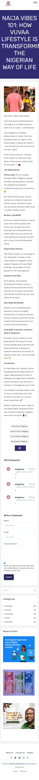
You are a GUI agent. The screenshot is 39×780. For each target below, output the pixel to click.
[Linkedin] (19, 757)
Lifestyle (20, 606)
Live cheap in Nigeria (19, 436)
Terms (15, 771)
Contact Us (20, 752)
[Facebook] (11, 757)
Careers (30, 752)
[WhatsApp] (27, 757)
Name (6, 520)
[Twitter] (15, 757)
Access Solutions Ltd (19, 764)
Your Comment (10, 544)
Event (20, 618)
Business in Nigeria (19, 441)
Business (20, 622)
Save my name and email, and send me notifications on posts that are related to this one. (19, 568)
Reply (33, 469)
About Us (9, 752)
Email (6, 532)
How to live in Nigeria (19, 431)
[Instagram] (23, 757)
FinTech (20, 610)
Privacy (23, 771)
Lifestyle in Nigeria (19, 426)
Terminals (20, 614)
